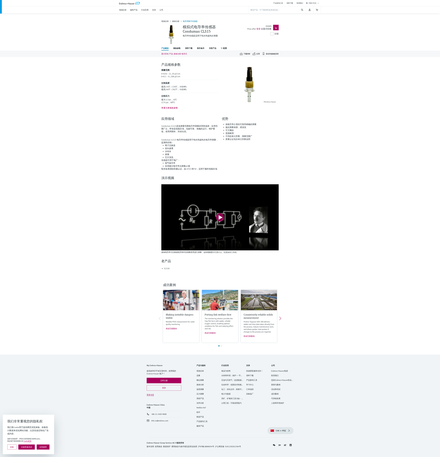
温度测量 (200, 389)
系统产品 (200, 398)
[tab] (166, 48)
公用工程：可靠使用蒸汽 (231, 403)
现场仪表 (165, 21)
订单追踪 (250, 389)
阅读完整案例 (171, 328)
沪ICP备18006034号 (206, 446)
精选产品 (200, 417)
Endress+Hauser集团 (279, 371)
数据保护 (166, 446)
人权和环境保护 (277, 403)
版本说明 (150, 446)
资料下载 (290, 3)
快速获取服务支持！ (254, 371)
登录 (258, 29)
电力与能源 (226, 394)
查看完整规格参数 (169, 108)
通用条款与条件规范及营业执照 (184, 446)
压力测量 (201, 394)
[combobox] (314, 3)
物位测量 (200, 380)
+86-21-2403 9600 (158, 414)
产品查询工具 (278, 3)
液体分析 (175, 21)
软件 (198, 412)
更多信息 (150, 395)
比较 (277, 33)
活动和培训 (275, 389)
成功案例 (275, 394)
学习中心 (250, 384)
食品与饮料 (226, 371)
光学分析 (200, 403)
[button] (164, 380)
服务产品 (200, 426)
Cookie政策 (27, 441)
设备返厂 (250, 394)
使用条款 (158, 446)
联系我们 (300, 3)
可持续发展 (275, 398)
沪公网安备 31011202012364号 (228, 446)
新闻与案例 (275, 384)
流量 (198, 375)
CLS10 (166, 268)
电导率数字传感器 (190, 21)
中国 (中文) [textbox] (312, 3)
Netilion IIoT (201, 407)
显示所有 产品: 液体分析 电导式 (174, 54)
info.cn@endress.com (159, 420)
